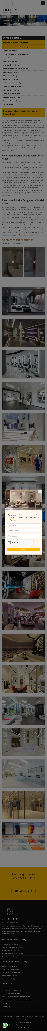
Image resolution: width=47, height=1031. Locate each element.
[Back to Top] (41, 1025)
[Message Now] (2, 1022)
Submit (23, 549)
